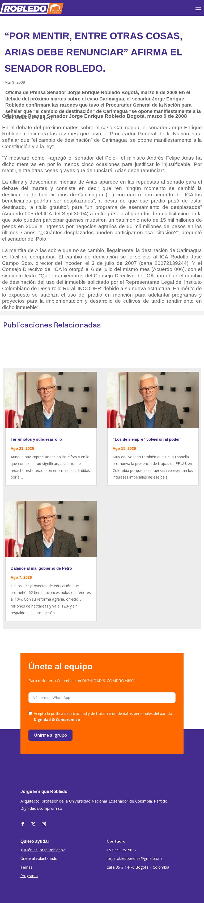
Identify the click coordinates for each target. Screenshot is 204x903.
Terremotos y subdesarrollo (36, 439)
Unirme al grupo (50, 735)
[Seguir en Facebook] (22, 824)
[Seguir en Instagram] (44, 824)
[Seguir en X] (33, 824)
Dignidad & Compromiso (57, 719)
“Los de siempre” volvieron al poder (146, 439)
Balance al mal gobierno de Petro (41, 568)
